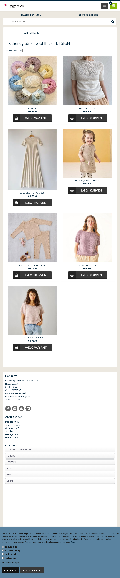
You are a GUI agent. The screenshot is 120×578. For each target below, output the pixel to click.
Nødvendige (10, 546)
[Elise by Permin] (32, 80)
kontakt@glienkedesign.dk (17, 396)
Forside (11, 455)
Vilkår (10, 480)
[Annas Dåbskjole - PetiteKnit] (32, 159)
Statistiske (10, 558)
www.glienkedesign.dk (16, 393)
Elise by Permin (32, 108)
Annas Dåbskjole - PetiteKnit (32, 193)
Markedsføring (12, 550)
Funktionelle (11, 554)
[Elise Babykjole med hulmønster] (87, 153)
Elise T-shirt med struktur (87, 265)
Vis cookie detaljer (10, 562)
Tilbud (10, 468)
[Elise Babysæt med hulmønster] (32, 238)
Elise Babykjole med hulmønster (87, 180)
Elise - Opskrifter (32, 33)
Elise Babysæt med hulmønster (32, 265)
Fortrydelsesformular (19, 449)
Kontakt (11, 474)
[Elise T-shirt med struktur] (87, 238)
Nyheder (11, 462)
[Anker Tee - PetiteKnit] (87, 80)
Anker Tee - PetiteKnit (88, 108)
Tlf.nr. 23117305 (12, 399)
